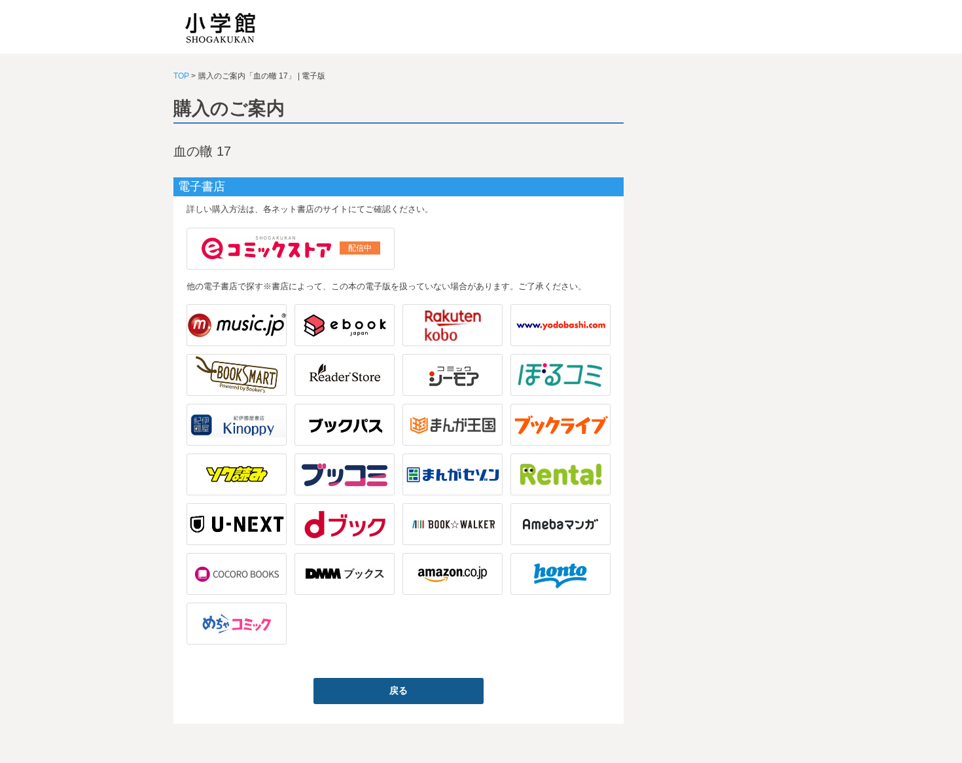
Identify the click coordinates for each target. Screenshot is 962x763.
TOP (181, 75)
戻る (398, 690)
